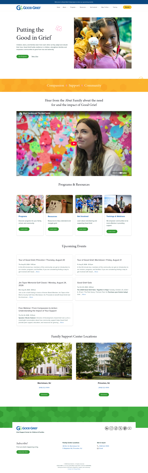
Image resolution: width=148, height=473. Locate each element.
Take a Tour (35, 56)
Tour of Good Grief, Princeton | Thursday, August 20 (42, 260)
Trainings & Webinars (115, 216)
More (37, 272)
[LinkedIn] (107, 428)
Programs (23, 216)
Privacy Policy (77, 469)
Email (101, 448)
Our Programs (22, 56)
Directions (44, 395)
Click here (72, 2)
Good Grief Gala (84, 282)
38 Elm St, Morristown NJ (71, 446)
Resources (52, 216)
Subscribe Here (23, 452)
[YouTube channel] (129, 428)
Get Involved (82, 216)
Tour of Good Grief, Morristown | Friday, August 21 (99, 260)
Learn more (24, 229)
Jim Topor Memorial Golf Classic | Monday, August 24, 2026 (42, 284)
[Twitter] (120, 428)
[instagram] (111, 428)
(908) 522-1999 (44, 387)
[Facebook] (116, 428)
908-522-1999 (104, 446)
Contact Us (70, 469)
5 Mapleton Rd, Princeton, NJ (72, 448)
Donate (127, 7)
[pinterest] (125, 428)
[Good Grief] (28, 7)
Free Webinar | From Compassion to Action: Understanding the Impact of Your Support (38, 309)
